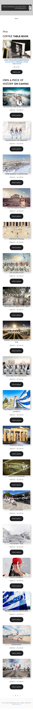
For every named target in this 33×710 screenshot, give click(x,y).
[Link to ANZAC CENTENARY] (16, 499)
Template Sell (16, 704)
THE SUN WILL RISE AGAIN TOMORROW (16, 107)
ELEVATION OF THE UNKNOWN (16, 140)
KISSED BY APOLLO (16, 445)
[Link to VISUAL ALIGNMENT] (16, 567)
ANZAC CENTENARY (16, 510)
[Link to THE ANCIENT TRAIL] (16, 533)
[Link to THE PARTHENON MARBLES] (16, 197)
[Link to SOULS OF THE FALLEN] (16, 467)
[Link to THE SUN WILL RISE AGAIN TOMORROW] (16, 96)
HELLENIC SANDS (16, 678)
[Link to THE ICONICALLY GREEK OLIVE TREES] (16, 296)
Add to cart (16, 72)
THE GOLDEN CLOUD (16, 273)
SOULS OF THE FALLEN (16, 476)
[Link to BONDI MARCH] (16, 634)
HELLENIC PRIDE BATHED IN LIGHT (16, 611)
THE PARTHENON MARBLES (16, 208)
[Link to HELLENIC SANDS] (16, 668)
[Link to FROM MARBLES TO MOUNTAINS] (16, 164)
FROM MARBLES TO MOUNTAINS (16, 174)
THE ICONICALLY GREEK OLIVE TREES (16, 306)
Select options (16, 115)
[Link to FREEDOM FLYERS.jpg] (16, 230)
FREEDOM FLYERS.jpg (16, 239)
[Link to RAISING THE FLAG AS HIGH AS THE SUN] (16, 330)
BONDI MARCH (16, 644)
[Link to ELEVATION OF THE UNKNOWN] (16, 130)
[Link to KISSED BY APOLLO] (16, 435)
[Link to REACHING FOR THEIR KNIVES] (16, 365)
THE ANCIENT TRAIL (16, 543)
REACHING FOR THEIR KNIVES (16, 376)
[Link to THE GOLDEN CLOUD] (16, 262)
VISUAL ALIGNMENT (16, 577)
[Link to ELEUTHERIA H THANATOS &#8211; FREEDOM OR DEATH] (16, 399)
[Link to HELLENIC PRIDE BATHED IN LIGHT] (16, 601)
